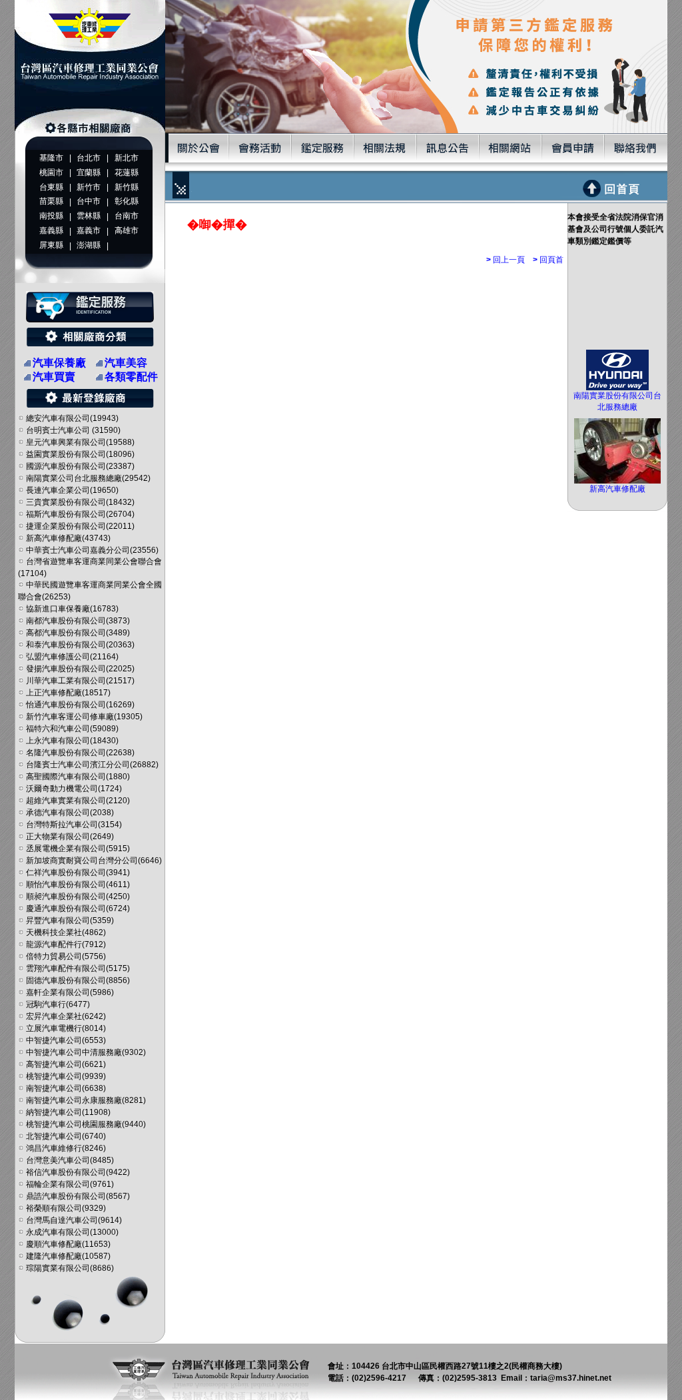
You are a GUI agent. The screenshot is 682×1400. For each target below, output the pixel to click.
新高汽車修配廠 (617, 489)
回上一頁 (505, 259)
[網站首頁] (90, 130)
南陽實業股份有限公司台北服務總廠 (617, 401)
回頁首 (548, 259)
